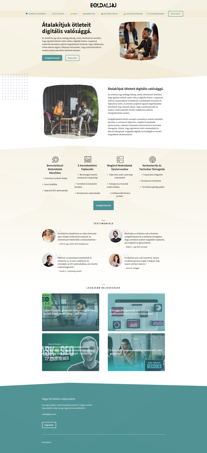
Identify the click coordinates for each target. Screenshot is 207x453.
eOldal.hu (47, 442)
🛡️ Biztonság (58, 14)
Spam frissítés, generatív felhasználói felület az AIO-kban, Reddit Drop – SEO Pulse (69, 312)
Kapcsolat (176, 14)
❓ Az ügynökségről (155, 14)
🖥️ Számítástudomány (36, 14)
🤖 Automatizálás (109, 14)
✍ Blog (73, 14)
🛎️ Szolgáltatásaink (133, 14)
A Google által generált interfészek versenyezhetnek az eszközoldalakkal (131, 312)
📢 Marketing (89, 14)
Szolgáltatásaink (52, 58)
